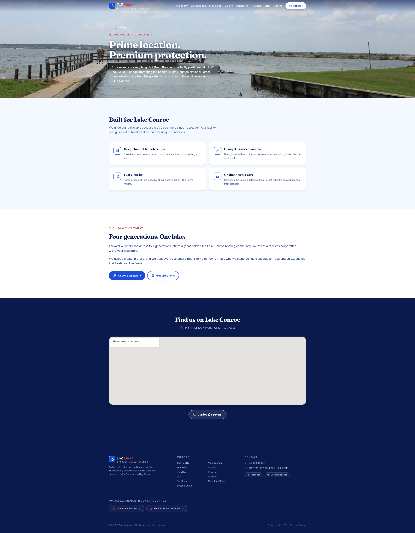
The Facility (181, 5)
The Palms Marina (126, 508)
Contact (297, 5)
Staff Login (275, 525)
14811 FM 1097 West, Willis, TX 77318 (268, 468)
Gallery (229, 5)
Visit (267, 5)
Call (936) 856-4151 (210, 414)
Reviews (256, 5)
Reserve (277, 5)
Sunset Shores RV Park (167, 508)
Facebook (255, 475)
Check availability (129, 275)
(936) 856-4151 (257, 463)
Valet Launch (198, 5)
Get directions (165, 275)
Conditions (242, 5)
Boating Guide (184, 485)
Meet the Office (216, 481)
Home (112, 27)
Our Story (182, 481)
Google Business (279, 475)
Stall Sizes (215, 5)
